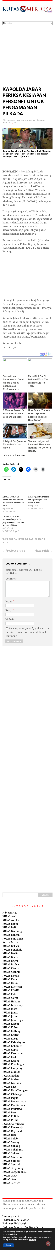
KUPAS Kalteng (11, 1031)
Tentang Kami (10, 1216)
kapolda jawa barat (19, 539)
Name (9, 602)
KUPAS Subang (11, 1146)
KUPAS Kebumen (12, 1046)
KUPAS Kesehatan (12, 1053)
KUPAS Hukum (11, 1002)
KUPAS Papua (10, 1098)
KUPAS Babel (10, 924)
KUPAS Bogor (10, 961)
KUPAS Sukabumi (12, 1150)
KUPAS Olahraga (12, 1094)
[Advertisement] (27, 54)
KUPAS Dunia (10, 983)
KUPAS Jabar (9, 1009)
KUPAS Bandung (12, 931)
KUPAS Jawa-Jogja (13, 1020)
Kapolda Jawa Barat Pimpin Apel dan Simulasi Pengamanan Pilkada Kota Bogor (13, 501)
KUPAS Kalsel (10, 1027)
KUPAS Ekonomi (12, 987)
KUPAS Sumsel (11, 1165)
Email (9, 611)
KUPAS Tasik (9, 1176)
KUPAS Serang (11, 1142)
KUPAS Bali (9, 928)
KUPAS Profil (10, 1120)
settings (32, 1239)
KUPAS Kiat (9, 1057)
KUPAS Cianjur (11, 972)
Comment (11, 579)
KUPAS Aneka (10, 920)
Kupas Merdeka (27, 120)
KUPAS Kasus (10, 1039)
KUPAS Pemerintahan (15, 1102)
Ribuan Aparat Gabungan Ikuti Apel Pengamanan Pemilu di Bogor (38, 500)
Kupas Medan (10, 1076)
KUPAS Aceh (9, 916)
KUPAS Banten (11, 935)
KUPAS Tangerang (13, 1168)
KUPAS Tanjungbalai (14, 1172)
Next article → (44, 550)
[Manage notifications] (48, 1243)
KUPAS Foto (9, 994)
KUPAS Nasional (12, 1083)
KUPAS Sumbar (11, 1161)
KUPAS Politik (10, 1116)
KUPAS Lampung (12, 1068)
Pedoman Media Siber (15, 1220)
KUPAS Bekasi (10, 946)
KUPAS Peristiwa (12, 1109)
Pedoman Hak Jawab (14, 1224)
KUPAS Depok (10, 976)
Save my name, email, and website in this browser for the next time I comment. (27, 632)
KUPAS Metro (10, 1079)
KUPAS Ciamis (11, 968)
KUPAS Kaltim (10, 1035)
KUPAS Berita (10, 953)
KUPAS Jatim (10, 1016)
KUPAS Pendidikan (13, 1105)
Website (10, 620)
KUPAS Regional (12, 1131)
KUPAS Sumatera (12, 1157)
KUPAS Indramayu (13, 1005)
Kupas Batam (10, 942)
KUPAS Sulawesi (12, 1153)
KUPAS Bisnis (10, 957)
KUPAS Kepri (10, 1050)
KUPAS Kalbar (10, 1024)
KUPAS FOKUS (10, 990)
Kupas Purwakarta (13, 1124)
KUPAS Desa (9, 979)
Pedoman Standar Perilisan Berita (22, 1227)
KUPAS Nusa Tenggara (15, 1090)
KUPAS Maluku (11, 1072)
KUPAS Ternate (11, 1183)
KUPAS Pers (9, 1113)
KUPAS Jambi (10, 1013)
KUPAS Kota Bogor (13, 1065)
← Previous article (13, 550)
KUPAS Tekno (10, 1179)
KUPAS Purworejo (12, 1127)
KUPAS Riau (9, 1135)
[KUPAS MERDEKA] (27, 11)
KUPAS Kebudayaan (14, 1042)
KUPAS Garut (10, 998)
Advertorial (9, 913)
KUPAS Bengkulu (12, 950)
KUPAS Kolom (10, 1061)
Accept (8, 1245)
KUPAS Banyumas (12, 939)
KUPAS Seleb (10, 1139)
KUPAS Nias (9, 1087)
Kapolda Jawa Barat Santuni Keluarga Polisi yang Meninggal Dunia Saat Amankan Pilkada (13, 521)
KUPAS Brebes (10, 965)
